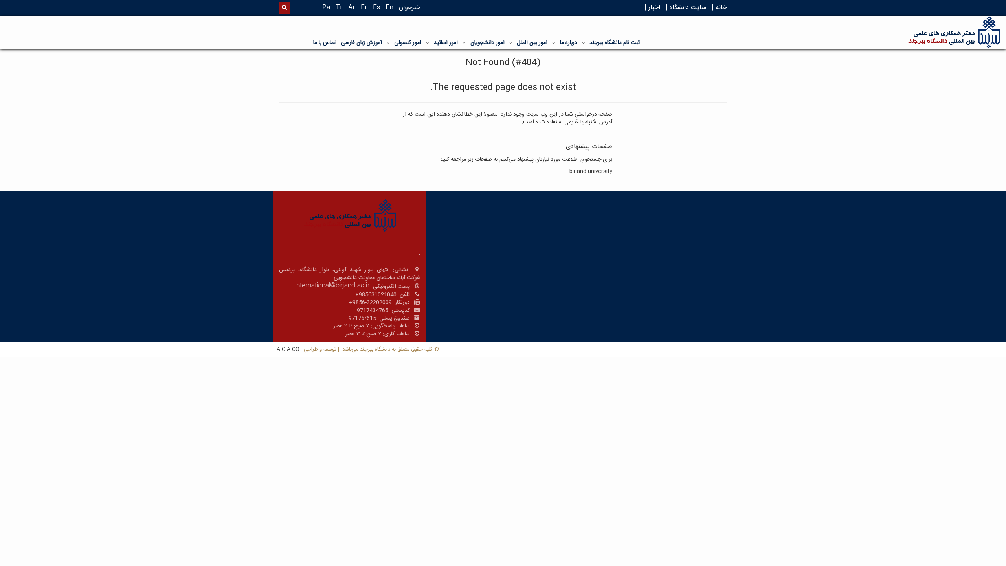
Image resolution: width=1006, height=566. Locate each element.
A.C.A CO (288, 349)
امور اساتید (446, 43)
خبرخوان (409, 7)
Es (376, 7)
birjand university (590, 171)
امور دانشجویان (487, 43)
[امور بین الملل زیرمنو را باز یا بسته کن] (510, 42)
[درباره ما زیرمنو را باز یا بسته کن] (553, 42)
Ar (351, 7)
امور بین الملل (532, 43)
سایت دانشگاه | (686, 7)
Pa (326, 7)
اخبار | (652, 7)
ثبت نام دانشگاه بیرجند (614, 43)
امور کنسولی (407, 43)
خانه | (719, 7)
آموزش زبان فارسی (361, 43)
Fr (364, 7)
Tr (339, 7)
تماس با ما (324, 43)
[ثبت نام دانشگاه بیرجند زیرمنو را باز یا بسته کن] (583, 42)
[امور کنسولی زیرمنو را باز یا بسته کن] (388, 42)
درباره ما (568, 43)
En (389, 7)
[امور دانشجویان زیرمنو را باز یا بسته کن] (464, 42)
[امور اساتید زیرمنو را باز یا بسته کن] (427, 42)
